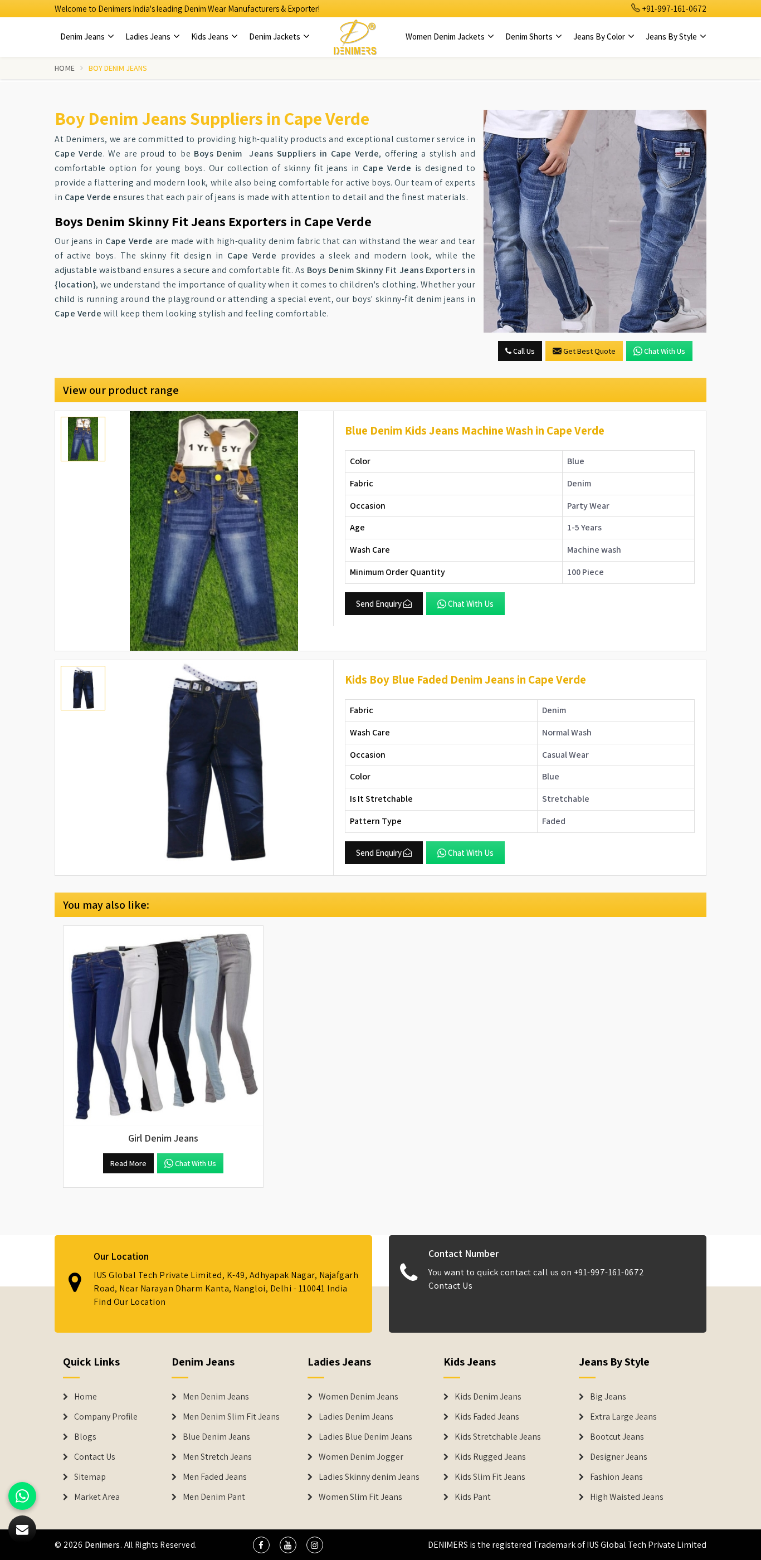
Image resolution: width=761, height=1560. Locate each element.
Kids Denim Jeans (488, 1396)
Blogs (85, 1436)
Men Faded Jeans (215, 1477)
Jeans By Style (672, 36)
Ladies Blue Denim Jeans (365, 1436)
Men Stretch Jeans (217, 1456)
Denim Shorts (529, 36)
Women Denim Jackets (446, 36)
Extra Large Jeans (623, 1416)
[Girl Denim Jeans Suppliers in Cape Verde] (163, 1025)
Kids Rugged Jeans (490, 1456)
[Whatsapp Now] (22, 1496)
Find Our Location (130, 1302)
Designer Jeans (618, 1456)
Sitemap (90, 1477)
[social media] (261, 1545)
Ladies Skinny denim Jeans (369, 1477)
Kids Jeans (210, 36)
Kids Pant (473, 1497)
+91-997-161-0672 (673, 8)
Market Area (97, 1497)
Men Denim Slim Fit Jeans (231, 1416)
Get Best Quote (589, 351)
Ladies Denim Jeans (356, 1416)
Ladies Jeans (148, 36)
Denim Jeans (83, 36)
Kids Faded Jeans (487, 1416)
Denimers (102, 1544)
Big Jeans (608, 1396)
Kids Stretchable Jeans (498, 1436)
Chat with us (664, 351)
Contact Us (450, 1285)
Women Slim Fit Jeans (360, 1497)
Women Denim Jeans (358, 1396)
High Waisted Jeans (627, 1497)
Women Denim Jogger (361, 1456)
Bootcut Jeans (617, 1436)
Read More (128, 1163)
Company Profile (106, 1416)
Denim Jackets (275, 36)
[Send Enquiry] (595, 221)
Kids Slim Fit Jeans (490, 1477)
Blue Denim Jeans (216, 1436)
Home (65, 68)
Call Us (523, 351)
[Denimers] (355, 37)
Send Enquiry (379, 603)
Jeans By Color (600, 36)
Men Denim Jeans (216, 1396)
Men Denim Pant (214, 1497)
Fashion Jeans (616, 1477)
